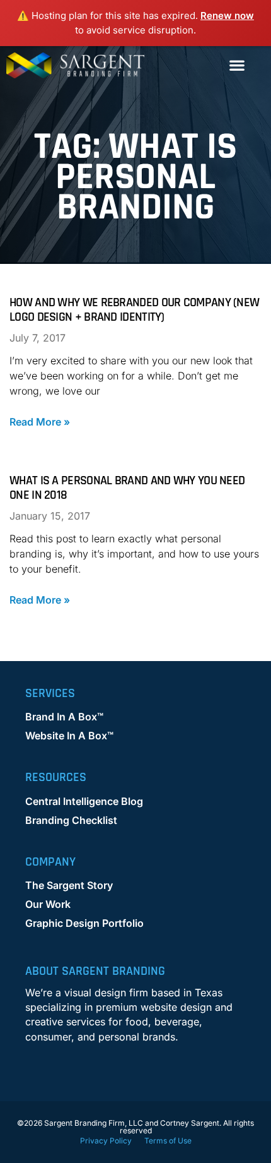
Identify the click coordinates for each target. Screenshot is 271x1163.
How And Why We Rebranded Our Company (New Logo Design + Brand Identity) (134, 309)
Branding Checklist (71, 820)
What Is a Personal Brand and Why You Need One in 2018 (127, 487)
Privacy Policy (106, 1140)
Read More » (39, 421)
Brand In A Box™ (64, 716)
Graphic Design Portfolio (84, 923)
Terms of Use (168, 1140)
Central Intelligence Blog (84, 801)
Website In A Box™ (69, 735)
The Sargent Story (69, 885)
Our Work (48, 904)
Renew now (227, 15)
